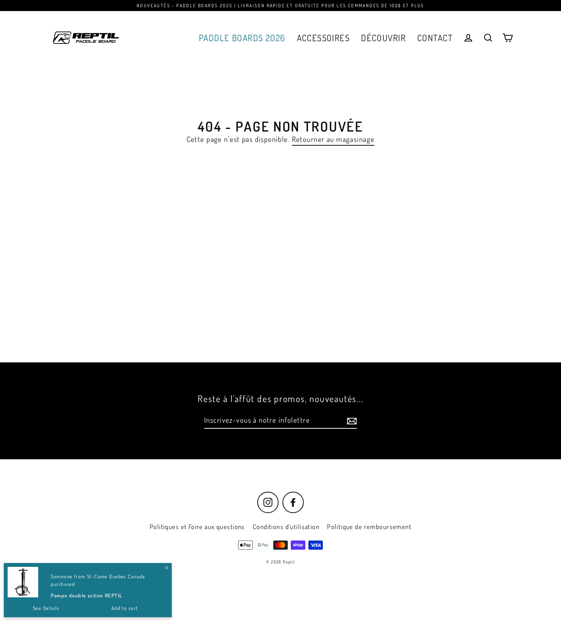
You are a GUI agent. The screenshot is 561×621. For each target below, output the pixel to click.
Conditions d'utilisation (286, 527)
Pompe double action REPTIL (86, 595)
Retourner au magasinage (333, 139)
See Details (46, 608)
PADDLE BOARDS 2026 (242, 37)
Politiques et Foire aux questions (197, 527)
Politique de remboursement (369, 527)
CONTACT (435, 37)
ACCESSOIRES (323, 37)
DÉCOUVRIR (383, 37)
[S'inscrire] (351, 420)
